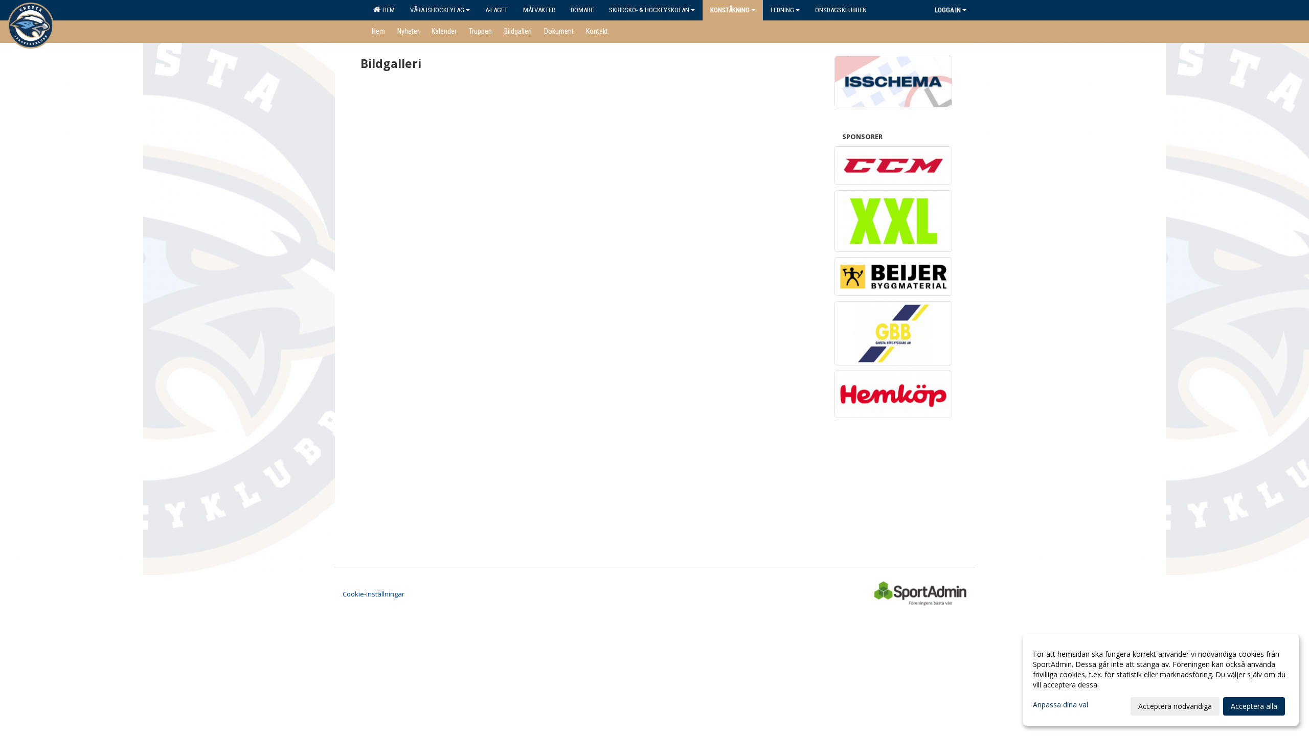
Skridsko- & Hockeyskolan (649, 10)
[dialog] (1161, 680)
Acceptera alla (1254, 706)
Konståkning (730, 10)
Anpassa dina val (1060, 704)
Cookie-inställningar (373, 594)
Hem (387, 10)
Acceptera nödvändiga (1175, 706)
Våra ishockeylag (437, 10)
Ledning (782, 10)
